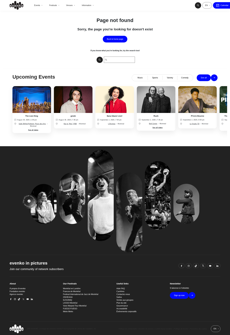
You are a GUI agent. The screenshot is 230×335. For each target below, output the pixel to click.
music (140, 78)
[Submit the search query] (99, 60)
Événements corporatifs (126, 311)
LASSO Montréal (70, 303)
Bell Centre (153, 124)
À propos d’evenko (18, 289)
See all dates (33, 130)
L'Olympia (111, 124)
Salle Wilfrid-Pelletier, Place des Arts (32, 124)
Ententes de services (146, 329)
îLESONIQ (67, 300)
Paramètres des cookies (198, 329)
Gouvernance (122, 306)
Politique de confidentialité (128, 329)
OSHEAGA (68, 297)
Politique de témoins (181, 329)
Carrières (120, 291)
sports (155, 78)
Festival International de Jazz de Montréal (80, 294)
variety (170, 78)
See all (204, 78)
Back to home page (115, 39)
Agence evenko (16, 294)
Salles (119, 297)
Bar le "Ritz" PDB (70, 124)
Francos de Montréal (71, 291)
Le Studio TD (194, 124)
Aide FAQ (120, 289)
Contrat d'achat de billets (163, 329)
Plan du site (121, 303)
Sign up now (179, 295)
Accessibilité (121, 309)
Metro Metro (68, 311)
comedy (185, 78)
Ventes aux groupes (124, 300)
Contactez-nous (123, 294)
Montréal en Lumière (71, 289)
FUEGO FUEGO (70, 309)
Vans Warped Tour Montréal (74, 306)
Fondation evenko (17, 291)
